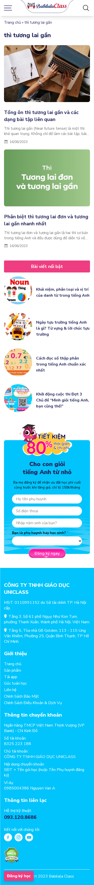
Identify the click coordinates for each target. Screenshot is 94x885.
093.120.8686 (20, 817)
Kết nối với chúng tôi (21, 829)
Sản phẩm (12, 670)
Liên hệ (10, 690)
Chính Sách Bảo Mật (21, 696)
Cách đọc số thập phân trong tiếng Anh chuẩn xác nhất (61, 364)
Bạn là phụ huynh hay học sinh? (39, 532)
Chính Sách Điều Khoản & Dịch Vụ (33, 703)
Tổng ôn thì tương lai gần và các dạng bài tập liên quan (41, 116)
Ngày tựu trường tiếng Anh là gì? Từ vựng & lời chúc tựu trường (62, 328)
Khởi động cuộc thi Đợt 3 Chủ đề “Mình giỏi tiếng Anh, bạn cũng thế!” (62, 400)
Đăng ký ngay (47, 553)
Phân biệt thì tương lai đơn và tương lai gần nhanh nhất (46, 220)
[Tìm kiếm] (86, 8)
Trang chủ (12, 22)
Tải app (10, 677)
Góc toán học (15, 683)
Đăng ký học (19, 876)
